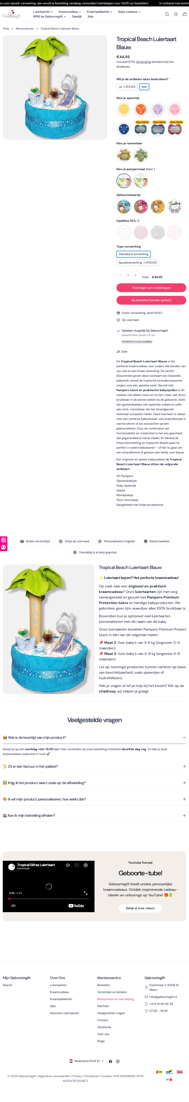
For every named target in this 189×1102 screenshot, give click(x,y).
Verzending (143, 62)
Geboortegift (27, 1076)
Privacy (77, 1076)
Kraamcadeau (59, 992)
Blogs (101, 1041)
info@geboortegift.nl (163, 997)
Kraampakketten (61, 999)
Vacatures (104, 1027)
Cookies (106, 1076)
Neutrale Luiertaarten (64, 1013)
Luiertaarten (58, 985)
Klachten (103, 1006)
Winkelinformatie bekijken (137, 341)
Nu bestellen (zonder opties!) (151, 300)
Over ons (103, 1034)
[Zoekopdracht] (167, 14)
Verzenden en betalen (112, 992)
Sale (53, 1006)
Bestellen (103, 985)
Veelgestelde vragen (111, 1013)
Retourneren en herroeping (115, 999)
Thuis (6, 28)
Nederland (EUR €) (87, 1061)
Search (7, 985)
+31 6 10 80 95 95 (161, 1004)
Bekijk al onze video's (140, 908)
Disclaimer (92, 1076)
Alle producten (25, 28)
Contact (102, 1020)
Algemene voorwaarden (54, 1076)
